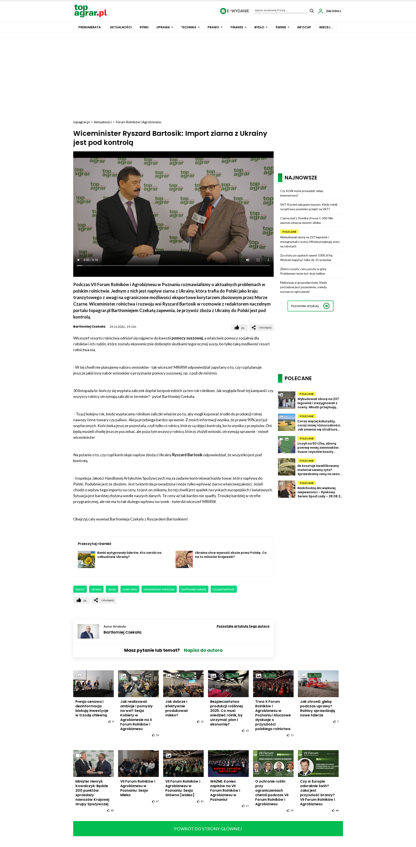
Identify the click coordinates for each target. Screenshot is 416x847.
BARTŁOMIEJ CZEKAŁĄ (193, 589)
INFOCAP (304, 27)
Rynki (144, 27)
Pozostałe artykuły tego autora (243, 626)
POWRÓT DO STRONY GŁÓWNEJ (208, 828)
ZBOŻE (112, 589)
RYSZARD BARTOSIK (223, 589)
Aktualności (121, 27)
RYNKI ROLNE (130, 589)
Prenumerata (89, 27)
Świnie (281, 27)
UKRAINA (96, 589)
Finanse (237, 27)
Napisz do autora (203, 650)
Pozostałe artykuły (305, 306)
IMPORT (80, 589)
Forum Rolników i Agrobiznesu (138, 122)
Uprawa (163, 27)
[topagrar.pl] (90, 10)
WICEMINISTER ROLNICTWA (159, 589)
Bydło (259, 27)
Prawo (213, 27)
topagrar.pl (81, 122)
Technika (188, 27)
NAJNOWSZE (300, 177)
